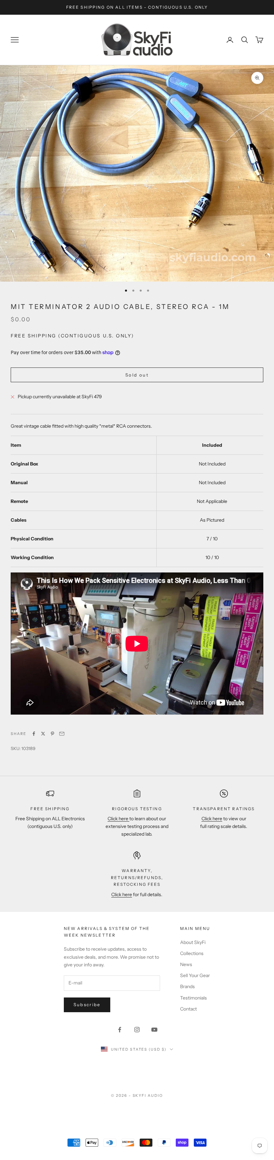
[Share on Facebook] (33, 733)
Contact (188, 1009)
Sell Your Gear (195, 975)
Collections (191, 953)
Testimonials (193, 998)
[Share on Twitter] (43, 733)
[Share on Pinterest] (52, 733)
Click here (118, 819)
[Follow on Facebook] (119, 1029)
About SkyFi (193, 942)
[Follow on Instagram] (137, 1029)
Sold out (137, 375)
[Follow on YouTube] (154, 1029)
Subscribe (87, 1004)
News (186, 964)
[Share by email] (61, 733)
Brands (187, 986)
